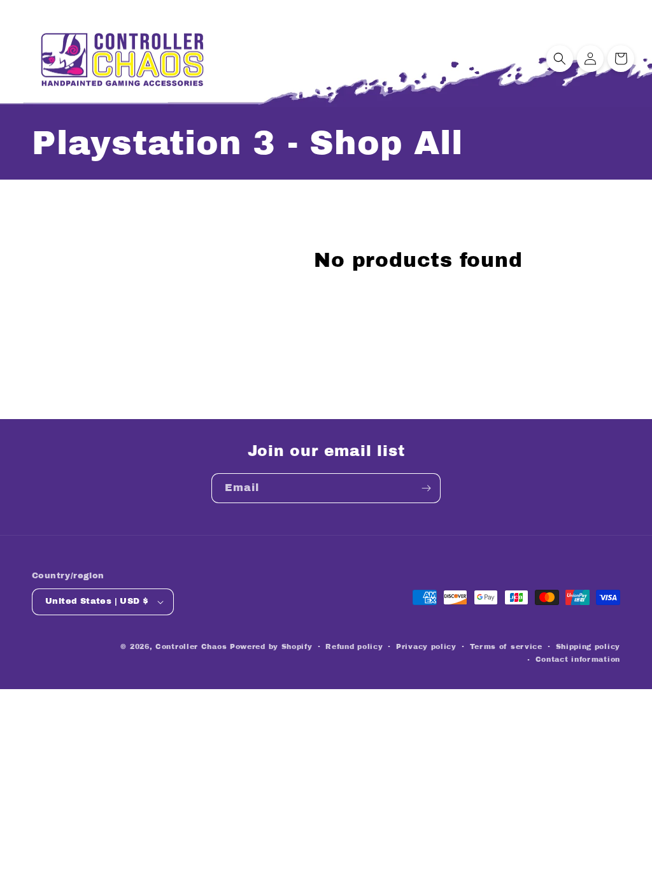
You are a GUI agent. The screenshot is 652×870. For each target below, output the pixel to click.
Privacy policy (426, 646)
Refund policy (354, 646)
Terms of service (506, 646)
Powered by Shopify (271, 646)
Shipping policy (588, 646)
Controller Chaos (191, 646)
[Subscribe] (426, 488)
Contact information (577, 659)
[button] (559, 58)
